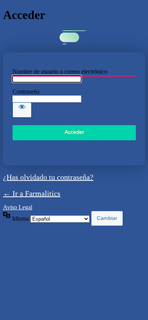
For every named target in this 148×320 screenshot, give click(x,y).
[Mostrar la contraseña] (22, 110)
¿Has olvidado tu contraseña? (48, 177)
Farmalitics (74, 37)
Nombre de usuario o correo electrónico (60, 71)
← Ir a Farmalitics (31, 193)
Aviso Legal (17, 207)
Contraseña (26, 91)
